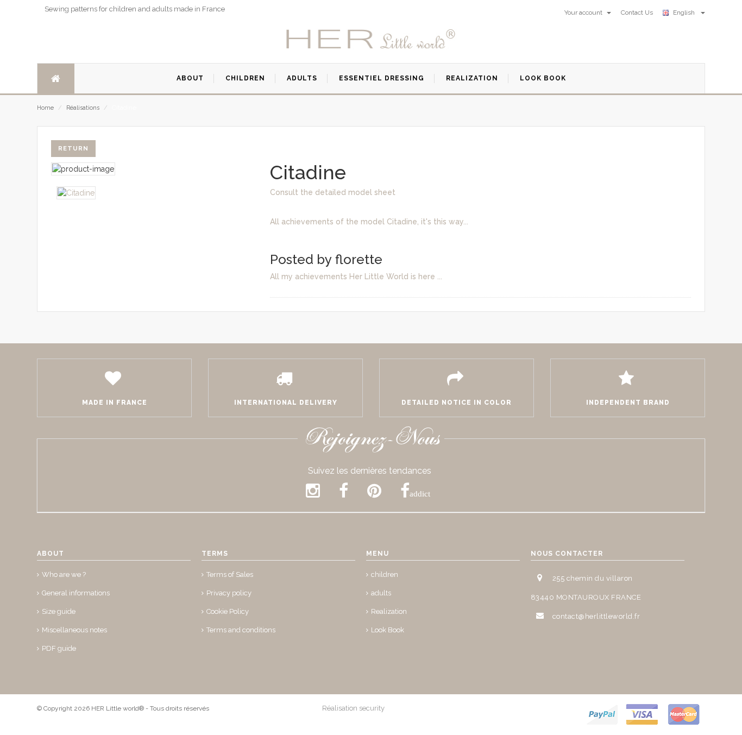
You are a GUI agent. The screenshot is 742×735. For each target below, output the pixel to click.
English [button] (685, 12)
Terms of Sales (229, 574)
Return (73, 148)
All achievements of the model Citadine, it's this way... (369, 221)
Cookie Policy (227, 611)
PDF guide (59, 648)
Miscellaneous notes (74, 630)
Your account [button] (584, 12)
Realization (389, 611)
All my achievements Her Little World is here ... (356, 276)
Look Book (387, 630)
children (384, 574)
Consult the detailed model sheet (332, 192)
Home (45, 107)
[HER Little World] (371, 39)
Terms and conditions (240, 630)
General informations (76, 593)
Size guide (59, 611)
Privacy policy (228, 593)
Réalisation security (353, 708)
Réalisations (82, 107)
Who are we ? (64, 574)
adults (381, 593)
